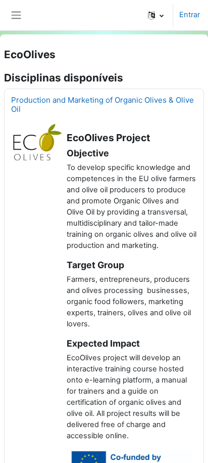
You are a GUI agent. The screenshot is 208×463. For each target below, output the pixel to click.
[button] (156, 15)
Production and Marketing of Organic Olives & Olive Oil (102, 104)
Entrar (189, 14)
